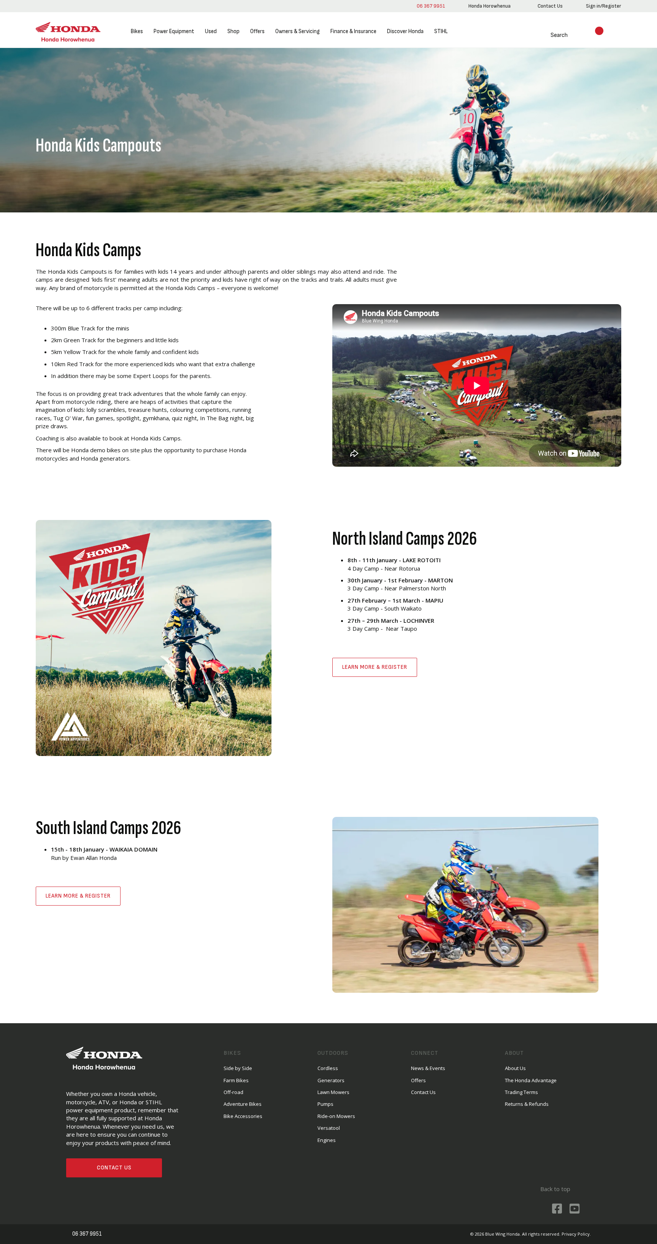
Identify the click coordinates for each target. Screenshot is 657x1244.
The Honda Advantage (531, 1080)
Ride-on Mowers (336, 1116)
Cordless (327, 1068)
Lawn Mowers (333, 1092)
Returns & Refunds (527, 1103)
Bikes (137, 31)
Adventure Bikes (243, 1103)
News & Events (428, 1068)
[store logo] (68, 31)
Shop (233, 31)
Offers (257, 31)
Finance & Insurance (353, 31)
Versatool (328, 1127)
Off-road (233, 1092)
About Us (515, 1068)
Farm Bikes (236, 1080)
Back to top (555, 1189)
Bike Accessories (243, 1116)
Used (211, 31)
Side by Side (238, 1068)
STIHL (441, 31)
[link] (489, 6)
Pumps (325, 1103)
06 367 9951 (431, 6)
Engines (326, 1140)
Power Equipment (174, 31)
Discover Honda (405, 31)
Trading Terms (521, 1092)
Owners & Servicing (297, 31)
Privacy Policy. (576, 1234)
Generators (330, 1080)
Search (559, 35)
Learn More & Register (374, 667)
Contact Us (114, 1167)
